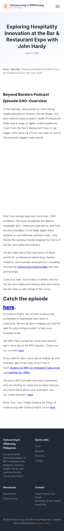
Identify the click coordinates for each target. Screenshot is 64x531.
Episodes (15, 69)
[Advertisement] (32, 177)
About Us (39, 456)
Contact (39, 461)
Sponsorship (9, 494)
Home (6, 69)
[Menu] (57, 6)
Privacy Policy (10, 498)
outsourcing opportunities (32, 266)
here (8, 307)
